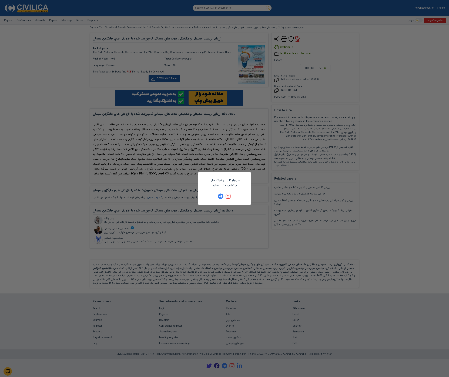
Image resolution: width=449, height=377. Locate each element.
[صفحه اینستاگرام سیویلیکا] (228, 196)
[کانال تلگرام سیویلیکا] (220, 196)
